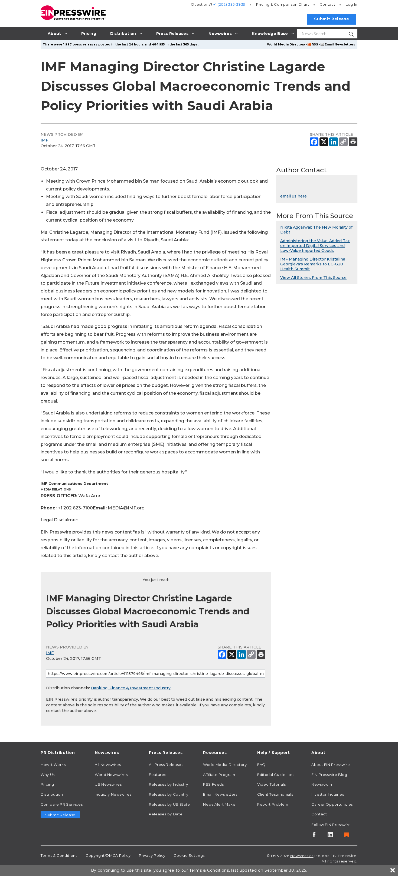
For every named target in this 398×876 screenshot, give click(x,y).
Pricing (282, 4)
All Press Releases (166, 764)
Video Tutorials (271, 784)
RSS (315, 44)
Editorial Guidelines (275, 774)
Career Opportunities (332, 804)
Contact (327, 4)
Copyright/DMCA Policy (108, 855)
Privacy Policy (152, 855)
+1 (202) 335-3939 (229, 4)
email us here (293, 196)
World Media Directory (286, 44)
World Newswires (111, 774)
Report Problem (272, 804)
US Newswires (108, 784)
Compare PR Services (62, 804)
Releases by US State (169, 804)
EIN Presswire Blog (329, 774)
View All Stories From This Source (313, 277)
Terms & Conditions (59, 855)
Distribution (52, 794)
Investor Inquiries (327, 794)
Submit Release (331, 19)
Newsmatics (301, 856)
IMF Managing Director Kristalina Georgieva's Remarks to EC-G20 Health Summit (312, 264)
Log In (351, 4)
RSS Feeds (213, 784)
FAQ (261, 764)
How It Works (53, 764)
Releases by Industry (168, 784)
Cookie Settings (189, 855)
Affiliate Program (219, 774)
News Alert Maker (220, 804)
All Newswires (108, 764)
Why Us (48, 774)
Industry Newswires (113, 794)
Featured (158, 774)
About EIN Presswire (330, 764)
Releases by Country (168, 794)
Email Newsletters (340, 44)
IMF (44, 140)
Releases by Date (165, 814)
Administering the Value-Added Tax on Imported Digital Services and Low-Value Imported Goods (315, 245)
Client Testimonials (275, 794)
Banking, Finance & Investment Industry (131, 688)
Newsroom (321, 784)
